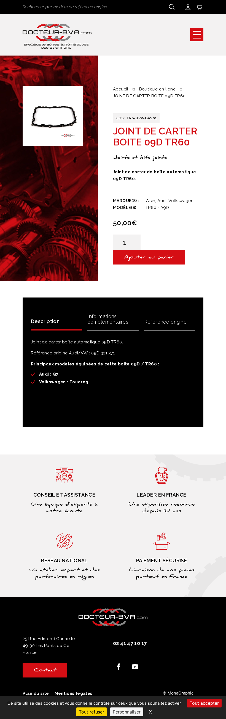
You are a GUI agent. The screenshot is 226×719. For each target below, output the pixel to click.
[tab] (56, 320)
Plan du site (36, 693)
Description (45, 321)
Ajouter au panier (149, 257)
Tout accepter (204, 703)
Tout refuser (91, 712)
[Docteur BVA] (57, 35)
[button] (196, 34)
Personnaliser (127, 712)
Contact (45, 670)
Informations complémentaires (107, 319)
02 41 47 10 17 (130, 643)
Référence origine (165, 322)
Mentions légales (74, 693)
